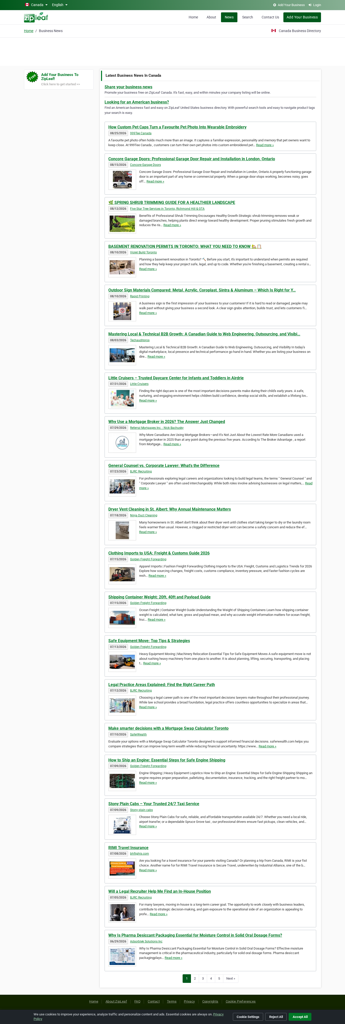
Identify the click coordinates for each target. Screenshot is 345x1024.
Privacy (189, 1001)
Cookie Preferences (241, 1001)
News (229, 17)
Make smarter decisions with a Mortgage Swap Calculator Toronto (168, 728)
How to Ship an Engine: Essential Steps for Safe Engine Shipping (166, 760)
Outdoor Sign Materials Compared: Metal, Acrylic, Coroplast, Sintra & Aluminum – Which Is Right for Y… (202, 290)
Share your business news (128, 87)
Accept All (300, 1017)
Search (247, 17)
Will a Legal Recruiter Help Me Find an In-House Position (159, 891)
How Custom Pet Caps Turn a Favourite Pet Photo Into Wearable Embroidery (177, 127)
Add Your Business (302, 17)
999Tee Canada (141, 133)
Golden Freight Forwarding (148, 559)
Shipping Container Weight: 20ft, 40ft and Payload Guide (159, 597)
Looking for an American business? (137, 102)
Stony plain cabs (141, 810)
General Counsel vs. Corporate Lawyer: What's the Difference (163, 465)
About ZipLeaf (116, 1001)
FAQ (137, 1001)
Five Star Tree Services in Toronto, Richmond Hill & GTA (167, 209)
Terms (172, 1001)
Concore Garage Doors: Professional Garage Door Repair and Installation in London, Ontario (191, 158)
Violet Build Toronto (143, 252)
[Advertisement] (172, 51)
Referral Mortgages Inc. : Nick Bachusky (157, 428)
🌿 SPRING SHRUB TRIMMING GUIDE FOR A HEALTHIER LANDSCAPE (171, 202)
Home (193, 17)
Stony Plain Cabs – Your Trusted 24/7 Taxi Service (153, 803)
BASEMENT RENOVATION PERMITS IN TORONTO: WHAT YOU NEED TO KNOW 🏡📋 (185, 246)
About (211, 17)
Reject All (276, 1017)
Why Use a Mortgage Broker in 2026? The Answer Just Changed (166, 421)
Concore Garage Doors (145, 165)
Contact (154, 1001)
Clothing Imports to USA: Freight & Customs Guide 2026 (159, 553)
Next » (230, 978)
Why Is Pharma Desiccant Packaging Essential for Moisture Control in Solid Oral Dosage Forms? (195, 935)
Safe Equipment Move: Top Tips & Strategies (149, 640)
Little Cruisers (139, 384)
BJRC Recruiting (141, 471)
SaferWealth (138, 734)
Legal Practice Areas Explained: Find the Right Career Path (161, 684)
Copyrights (210, 1001)
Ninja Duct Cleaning (143, 515)
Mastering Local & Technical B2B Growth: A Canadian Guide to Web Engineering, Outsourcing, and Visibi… (204, 334)
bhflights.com (139, 853)
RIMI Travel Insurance (128, 847)
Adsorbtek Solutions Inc (146, 941)
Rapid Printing (140, 296)
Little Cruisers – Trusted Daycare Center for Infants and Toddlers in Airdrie (176, 378)
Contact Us (270, 17)
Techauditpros (140, 340)
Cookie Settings (248, 1017)
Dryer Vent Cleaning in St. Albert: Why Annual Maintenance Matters (169, 509)
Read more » (265, 145)
